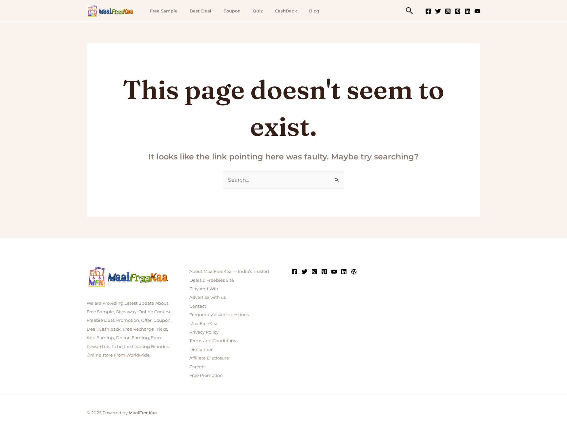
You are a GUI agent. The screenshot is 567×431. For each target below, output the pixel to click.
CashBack (286, 10)
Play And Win (203, 288)
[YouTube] (477, 11)
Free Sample (164, 10)
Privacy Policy (204, 332)
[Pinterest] (458, 11)
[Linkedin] (468, 11)
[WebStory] (354, 272)
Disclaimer (201, 349)
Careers (197, 366)
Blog (314, 10)
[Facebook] (428, 11)
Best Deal (200, 10)
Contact (197, 306)
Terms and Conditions (212, 340)
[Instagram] (448, 11)
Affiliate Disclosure (209, 357)
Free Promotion (206, 375)
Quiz (258, 10)
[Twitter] (438, 11)
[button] (409, 11)
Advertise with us (207, 297)
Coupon (232, 10)
